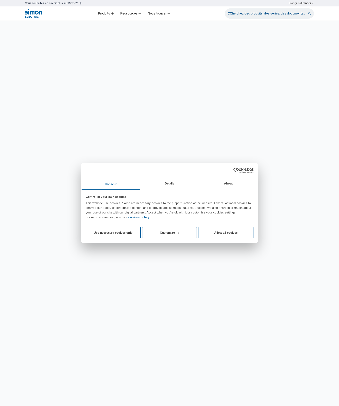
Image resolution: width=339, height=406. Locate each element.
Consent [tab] (111, 183)
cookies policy (138, 217)
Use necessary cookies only (113, 232)
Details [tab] (169, 183)
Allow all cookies (226, 232)
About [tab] (228, 183)
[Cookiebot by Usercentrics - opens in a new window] (236, 171)
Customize (167, 232)
